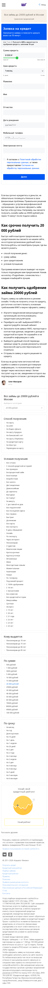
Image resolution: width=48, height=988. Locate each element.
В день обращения (14, 530)
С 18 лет (9, 587)
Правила (5, 876)
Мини (8, 562)
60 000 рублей (12, 700)
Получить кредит (9, 865)
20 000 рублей (12, 684)
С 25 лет (9, 626)
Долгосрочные (12, 733)
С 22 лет (9, 619)
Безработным (12, 479)
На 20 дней (10, 746)
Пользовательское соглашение (15, 885)
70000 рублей (12, 703)
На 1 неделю (11, 743)
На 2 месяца (11, 756)
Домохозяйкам (12, 488)
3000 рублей (11, 671)
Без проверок (12, 469)
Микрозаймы (11, 600)
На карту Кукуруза (14, 432)
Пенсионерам (12, 543)
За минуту (10, 501)
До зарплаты (11, 491)
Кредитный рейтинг (10, 874)
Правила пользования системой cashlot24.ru (20, 849)
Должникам (11, 520)
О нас (4, 891)
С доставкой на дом (14, 504)
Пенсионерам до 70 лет (16, 640)
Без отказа (11, 463)
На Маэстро (11, 445)
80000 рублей (12, 706)
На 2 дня (9, 749)
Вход (43, 5)
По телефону (11, 578)
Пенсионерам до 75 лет (16, 643)
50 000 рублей (12, 697)
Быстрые (10, 517)
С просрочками (12, 591)
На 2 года (10, 753)
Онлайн (9, 533)
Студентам (10, 546)
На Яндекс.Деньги (13, 429)
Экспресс (10, 607)
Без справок (11, 514)
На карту (10, 422)
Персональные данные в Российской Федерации (22, 888)
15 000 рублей (12, 681)
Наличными (11, 571)
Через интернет (13, 539)
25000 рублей (12, 687)
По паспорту (11, 536)
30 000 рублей (12, 690)
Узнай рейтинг (24, 822)
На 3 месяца (11, 765)
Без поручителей (13, 507)
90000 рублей (12, 709)
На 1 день (10, 740)
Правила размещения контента (15, 882)
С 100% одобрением (14, 584)
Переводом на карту (15, 448)
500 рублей (11, 665)
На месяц (10, 727)
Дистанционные (13, 485)
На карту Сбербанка (14, 438)
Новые (9, 575)
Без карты (10, 523)
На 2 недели (11, 759)
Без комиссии (12, 594)
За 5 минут (10, 498)
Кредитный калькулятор (12, 868)
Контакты (6, 893)
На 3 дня (9, 762)
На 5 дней (10, 772)
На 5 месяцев (11, 775)
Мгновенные (11, 559)
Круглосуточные (13, 555)
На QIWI (9, 426)
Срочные (10, 603)
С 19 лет (9, 610)
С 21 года (10, 616)
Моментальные (12, 568)
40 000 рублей (12, 693)
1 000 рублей (11, 668)
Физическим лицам (14, 549)
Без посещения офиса (15, 511)
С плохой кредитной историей (19, 466)
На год (9, 730)
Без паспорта (12, 527)
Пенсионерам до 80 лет (16, 647)
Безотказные (11, 475)
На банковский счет (14, 435)
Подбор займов (9, 871)
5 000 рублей (11, 674)
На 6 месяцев (11, 778)
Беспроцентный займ (15, 472)
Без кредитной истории (16, 597)
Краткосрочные (12, 552)
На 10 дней (10, 737)
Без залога (10, 482)
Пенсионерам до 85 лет (16, 650)
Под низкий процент (14, 581)
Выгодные (10, 495)
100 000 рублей (12, 713)
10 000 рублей (12, 677)
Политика (6, 879)
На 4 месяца (11, 769)
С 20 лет (9, 613)
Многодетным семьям (15, 565)
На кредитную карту (14, 442)
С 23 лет (9, 623)
